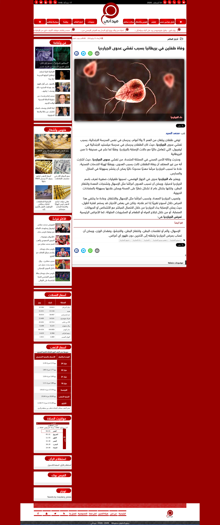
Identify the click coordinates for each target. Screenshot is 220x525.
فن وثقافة (59, 42)
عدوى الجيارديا (101, 159)
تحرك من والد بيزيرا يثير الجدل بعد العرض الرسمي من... (115, 30)
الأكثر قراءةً (59, 218)
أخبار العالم (173, 39)
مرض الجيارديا (172, 216)
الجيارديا (161, 144)
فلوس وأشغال (57, 129)
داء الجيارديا (165, 178)
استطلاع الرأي (57, 458)
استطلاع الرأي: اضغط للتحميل (59, 464)
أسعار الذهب (58, 347)
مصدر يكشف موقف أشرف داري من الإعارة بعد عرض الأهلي (59, 30)
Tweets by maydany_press (59, 496)
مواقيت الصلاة (56, 418)
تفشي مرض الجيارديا (160, 240)
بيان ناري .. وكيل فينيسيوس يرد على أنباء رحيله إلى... (168, 30)
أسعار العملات (57, 294)
